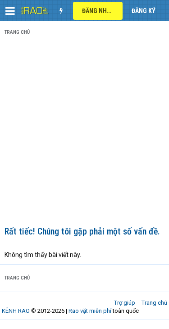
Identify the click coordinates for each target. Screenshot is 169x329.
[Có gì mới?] (61, 11)
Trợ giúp (124, 302)
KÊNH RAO (16, 310)
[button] (10, 11)
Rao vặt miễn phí (90, 310)
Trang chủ (154, 302)
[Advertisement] (84, 132)
